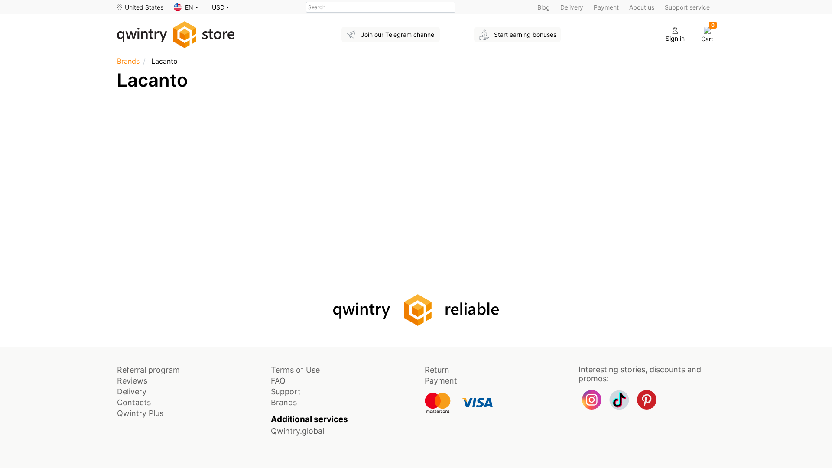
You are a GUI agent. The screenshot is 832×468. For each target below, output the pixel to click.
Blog (543, 7)
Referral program (148, 369)
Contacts (134, 402)
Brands (128, 61)
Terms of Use (295, 369)
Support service (687, 7)
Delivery (571, 7)
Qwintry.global (297, 431)
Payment (606, 7)
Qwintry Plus (140, 413)
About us (641, 7)
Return (437, 369)
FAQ (278, 380)
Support (286, 391)
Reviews (132, 380)
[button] (186, 7)
